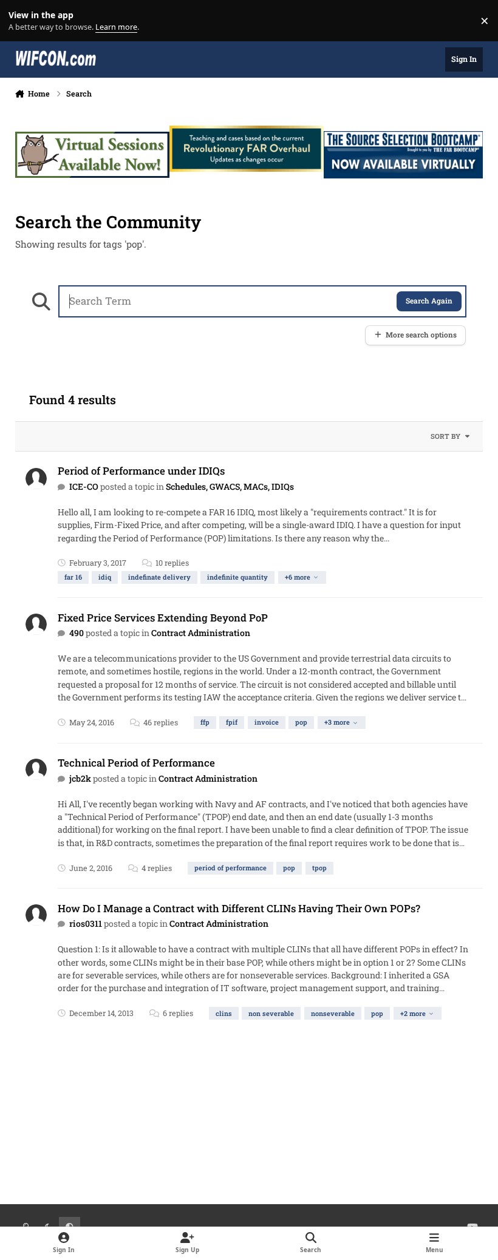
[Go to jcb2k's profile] (36, 769)
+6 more (297, 576)
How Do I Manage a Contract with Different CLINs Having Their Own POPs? (239, 908)
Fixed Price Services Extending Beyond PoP (163, 618)
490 (76, 632)
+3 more (337, 722)
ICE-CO (83, 486)
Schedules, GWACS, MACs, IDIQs (230, 486)
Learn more (23, 21)
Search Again (429, 300)
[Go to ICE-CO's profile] (36, 478)
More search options (421, 334)
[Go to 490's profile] (36, 624)
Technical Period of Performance (136, 763)
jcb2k (80, 778)
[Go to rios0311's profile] (36, 915)
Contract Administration (200, 632)
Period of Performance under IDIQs (141, 471)
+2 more (413, 1013)
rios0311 (85, 923)
